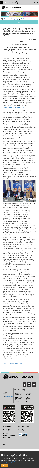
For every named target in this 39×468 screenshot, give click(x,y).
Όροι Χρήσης (7, 430)
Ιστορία (28, 398)
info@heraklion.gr (9, 396)
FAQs (4, 441)
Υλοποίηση (21, 430)
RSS (4, 444)
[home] (12, 8)
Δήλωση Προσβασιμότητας (9, 434)
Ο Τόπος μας (13, 19)
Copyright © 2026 (23, 426)
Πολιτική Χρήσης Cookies (9, 462)
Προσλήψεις (18, 396)
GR (1, 2)
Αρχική (6, 19)
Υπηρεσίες (17, 401)
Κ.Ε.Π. (27, 392)
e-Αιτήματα (28, 396)
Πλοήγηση (6, 437)
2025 (22, 19)
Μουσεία (28, 401)
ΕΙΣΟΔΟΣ (35, 2)
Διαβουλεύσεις (18, 397)
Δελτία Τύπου (18, 392)
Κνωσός (28, 399)
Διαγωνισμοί (18, 394)
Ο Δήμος (17, 399)
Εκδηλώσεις (18, 398)
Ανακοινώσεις (18, 393)
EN (5, 2)
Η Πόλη (27, 397)
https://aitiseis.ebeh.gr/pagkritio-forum (14, 107)
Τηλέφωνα (28, 393)
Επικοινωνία (7, 426)
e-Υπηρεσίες (29, 394)
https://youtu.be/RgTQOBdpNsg (13, 363)
